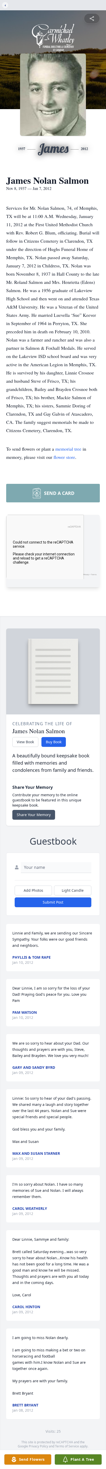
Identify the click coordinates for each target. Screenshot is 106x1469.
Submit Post (53, 902)
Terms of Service (67, 1446)
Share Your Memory (34, 814)
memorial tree (68, 449)
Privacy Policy (38, 1446)
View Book (25, 741)
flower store (64, 457)
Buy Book (53, 741)
